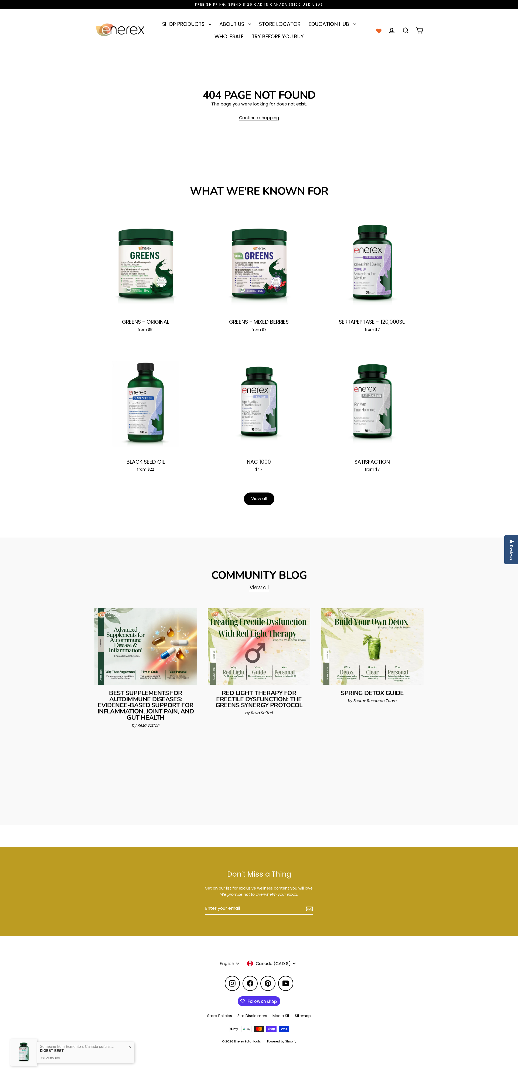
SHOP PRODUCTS (184, 24)
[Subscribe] (308, 909)
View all (259, 498)
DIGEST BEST (52, 1050)
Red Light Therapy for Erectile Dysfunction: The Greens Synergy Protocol (259, 699)
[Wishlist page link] (378, 30)
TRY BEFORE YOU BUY (278, 36)
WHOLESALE (229, 36)
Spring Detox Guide (372, 693)
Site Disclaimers (252, 1015)
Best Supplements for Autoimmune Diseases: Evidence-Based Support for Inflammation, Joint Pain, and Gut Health (146, 705)
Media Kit (280, 1015)
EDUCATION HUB (329, 24)
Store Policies (219, 1015)
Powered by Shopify (281, 1041)
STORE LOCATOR (280, 24)
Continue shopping (259, 118)
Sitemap (303, 1015)
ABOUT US (232, 24)
